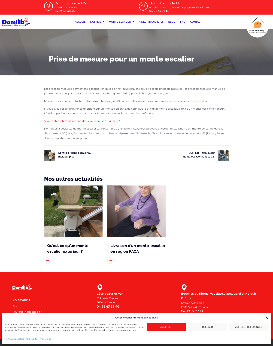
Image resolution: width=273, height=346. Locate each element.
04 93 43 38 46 (65, 10)
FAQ (182, 21)
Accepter (166, 327)
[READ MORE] (47, 260)
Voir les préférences (248, 327)
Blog (171, 21)
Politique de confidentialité (38, 339)
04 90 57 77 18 (159, 10)
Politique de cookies (14, 339)
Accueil (80, 21)
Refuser (207, 327)
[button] (266, 317)
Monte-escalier (120, 21)
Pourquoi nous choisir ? (27, 311)
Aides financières (151, 21)
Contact (196, 21)
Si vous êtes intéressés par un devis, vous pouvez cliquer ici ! (82, 121)
